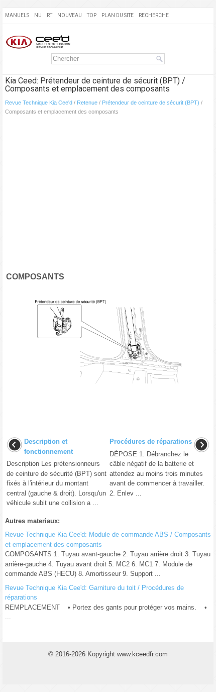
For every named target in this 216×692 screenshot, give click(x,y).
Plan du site (117, 15)
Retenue (87, 103)
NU (38, 15)
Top (91, 15)
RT (49, 15)
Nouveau (69, 15)
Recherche (154, 15)
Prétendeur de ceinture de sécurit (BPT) (150, 103)
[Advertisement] (108, 195)
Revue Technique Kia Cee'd (38, 103)
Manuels (17, 15)
